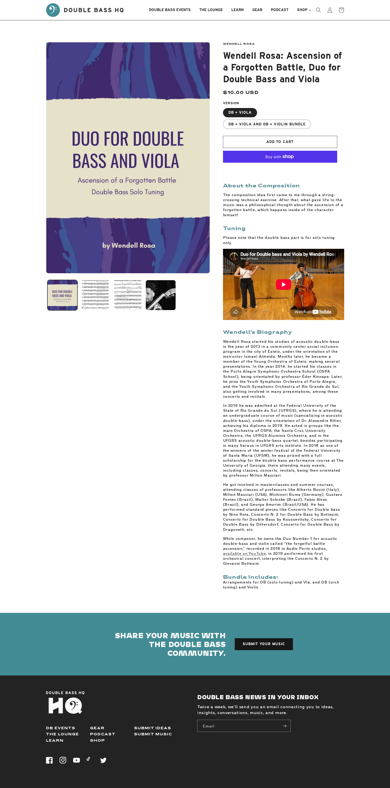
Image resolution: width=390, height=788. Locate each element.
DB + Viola (240, 112)
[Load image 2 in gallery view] (95, 295)
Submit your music (264, 644)
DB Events (60, 728)
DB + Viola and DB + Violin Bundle (267, 124)
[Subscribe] (284, 726)
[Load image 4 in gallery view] (161, 295)
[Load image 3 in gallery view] (128, 295)
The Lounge (62, 734)
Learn (55, 740)
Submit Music (153, 734)
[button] (302, 10)
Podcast (103, 734)
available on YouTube (244, 552)
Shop (97, 740)
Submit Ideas (152, 728)
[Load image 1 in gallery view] (62, 295)
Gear (97, 728)
